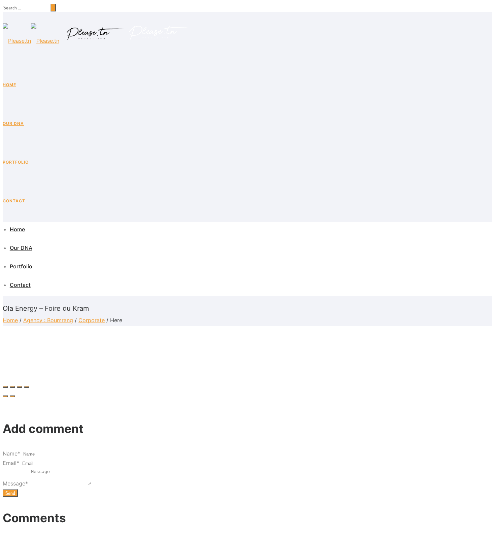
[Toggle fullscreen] (19, 387)
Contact (14, 200)
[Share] (12, 387)
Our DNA (13, 123)
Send (10, 493)
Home (9, 84)
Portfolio (16, 162)
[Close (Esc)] (5, 387)
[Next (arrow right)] (12, 396)
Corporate (91, 320)
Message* (15, 483)
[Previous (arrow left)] (5, 396)
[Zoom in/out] (26, 387)
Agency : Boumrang (48, 320)
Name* (11, 453)
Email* (11, 463)
